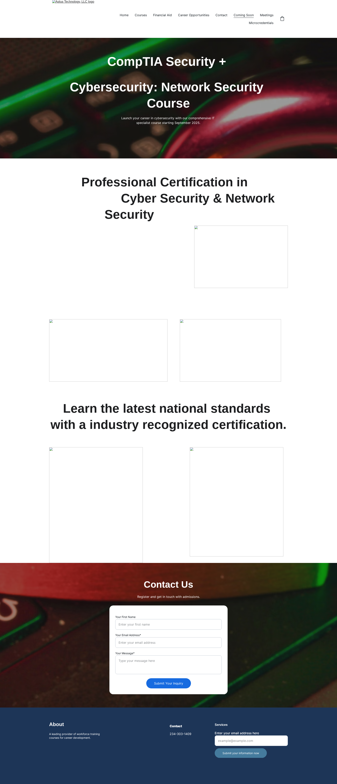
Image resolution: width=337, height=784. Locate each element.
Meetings (266, 15)
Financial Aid (162, 15)
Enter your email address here (237, 733)
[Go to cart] (282, 19)
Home (124, 15)
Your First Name (125, 617)
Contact (221, 15)
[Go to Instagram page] (60, 746)
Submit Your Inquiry (168, 683)
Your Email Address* (128, 635)
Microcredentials (261, 23)
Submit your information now (241, 753)
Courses (141, 15)
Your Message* (125, 653)
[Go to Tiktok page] (68, 746)
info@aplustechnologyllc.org (170, 742)
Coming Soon (244, 15)
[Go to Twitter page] (76, 746)
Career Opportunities (193, 15)
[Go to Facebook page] (51, 746)
